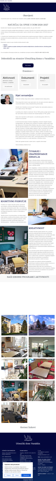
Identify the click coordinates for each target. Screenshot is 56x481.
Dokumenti (26, 84)
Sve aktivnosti (8, 86)
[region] (18, 470)
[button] (33, 7)
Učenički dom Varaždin (6, 1)
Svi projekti (45, 84)
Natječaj (5, 45)
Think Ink (30, 480)
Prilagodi (9, 475)
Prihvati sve (26, 475)
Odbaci (17, 475)
